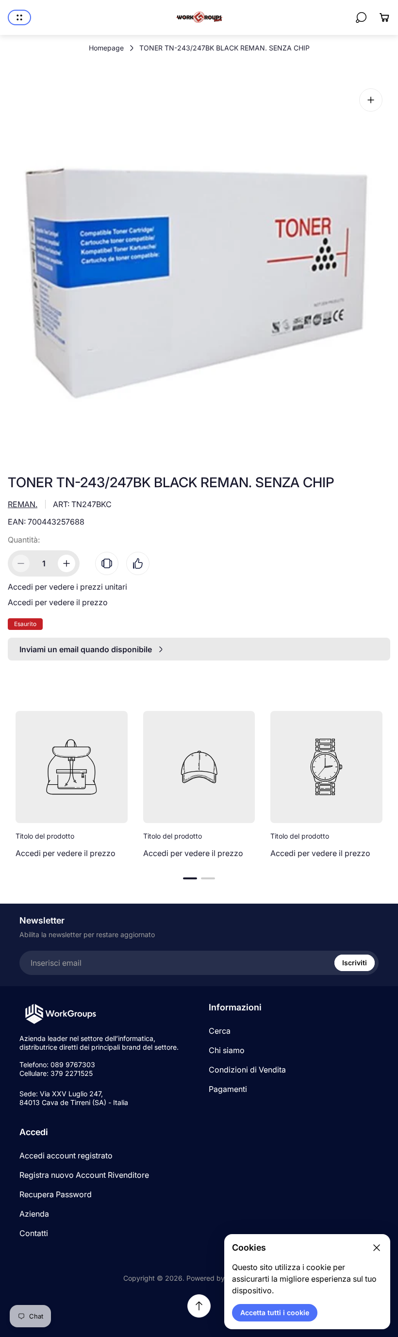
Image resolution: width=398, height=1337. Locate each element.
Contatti (33, 1233)
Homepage (106, 48)
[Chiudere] (376, 1248)
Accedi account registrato (66, 1155)
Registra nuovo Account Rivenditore (84, 1175)
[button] (190, 878)
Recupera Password (55, 1194)
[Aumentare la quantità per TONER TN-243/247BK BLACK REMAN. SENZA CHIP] (66, 563)
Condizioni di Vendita (247, 1069)
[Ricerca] (361, 17)
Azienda (34, 1214)
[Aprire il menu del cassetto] (19, 17)
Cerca (220, 1031)
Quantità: (24, 540)
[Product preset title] (72, 767)
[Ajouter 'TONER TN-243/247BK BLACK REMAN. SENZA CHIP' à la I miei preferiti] (137, 563)
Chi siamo (227, 1050)
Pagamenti (228, 1089)
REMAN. (22, 504)
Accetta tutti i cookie (274, 1312)
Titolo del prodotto (45, 836)
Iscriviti (354, 962)
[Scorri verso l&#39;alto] (199, 1306)
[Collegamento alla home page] (60, 1014)
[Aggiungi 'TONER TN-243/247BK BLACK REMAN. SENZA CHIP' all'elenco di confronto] (106, 563)
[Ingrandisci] (370, 100)
